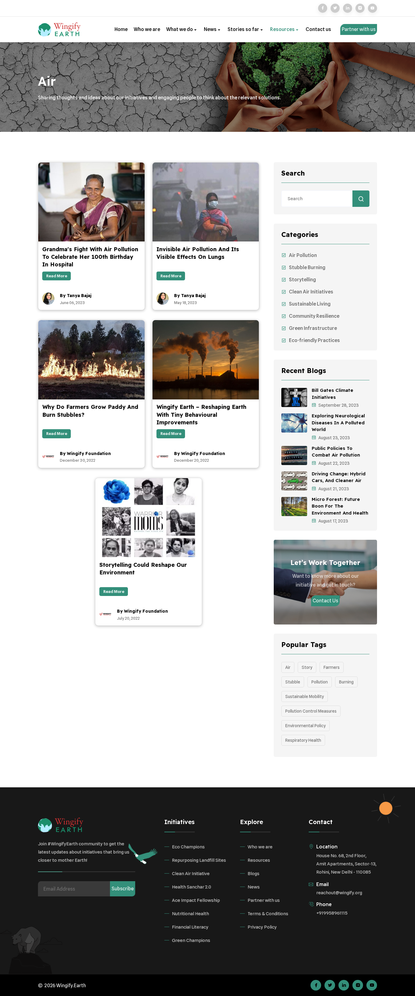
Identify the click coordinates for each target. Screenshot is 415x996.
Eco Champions (188, 847)
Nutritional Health (190, 913)
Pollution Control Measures (311, 711)
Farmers (332, 667)
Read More (56, 275)
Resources (283, 29)
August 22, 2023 (334, 463)
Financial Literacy (190, 927)
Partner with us (359, 29)
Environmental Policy (305, 725)
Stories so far (244, 29)
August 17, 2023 (333, 521)
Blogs (253, 873)
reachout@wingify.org (339, 892)
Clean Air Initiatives (311, 292)
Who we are (147, 29)
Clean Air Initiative (191, 873)
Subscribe (122, 889)
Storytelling (302, 279)
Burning (346, 681)
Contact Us (325, 601)
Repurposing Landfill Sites (199, 860)
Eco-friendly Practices (314, 340)
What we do (180, 29)
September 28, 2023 (338, 405)
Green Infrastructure (313, 328)
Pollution (319, 681)
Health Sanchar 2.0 (191, 887)
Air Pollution (303, 255)
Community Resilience (314, 316)
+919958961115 (332, 913)
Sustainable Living (310, 304)
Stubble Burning (307, 267)
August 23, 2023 (334, 438)
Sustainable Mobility (304, 696)
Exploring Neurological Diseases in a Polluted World (338, 422)
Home (121, 29)
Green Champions (191, 940)
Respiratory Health (303, 740)
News (211, 29)
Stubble (292, 681)
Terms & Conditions (268, 913)
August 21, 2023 (333, 489)
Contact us (318, 29)
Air (287, 667)
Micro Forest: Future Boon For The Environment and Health (340, 506)
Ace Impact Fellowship (196, 900)
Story (307, 667)
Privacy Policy (262, 927)
